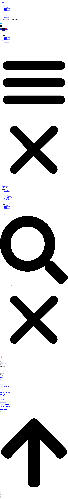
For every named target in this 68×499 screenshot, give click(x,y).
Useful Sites (3, 384)
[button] (34, 115)
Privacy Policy (3, 395)
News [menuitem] (3, 11)
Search (1, 285)
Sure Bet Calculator (7, 44)
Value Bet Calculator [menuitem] (7, 14)
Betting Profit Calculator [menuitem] (8, 15)
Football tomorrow (7, 39)
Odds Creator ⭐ (6, 42)
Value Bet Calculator (7, 196)
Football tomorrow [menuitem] (7, 10)
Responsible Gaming (5, 392)
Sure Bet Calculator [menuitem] (7, 16)
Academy (3, 34)
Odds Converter (6, 45)
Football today (6, 38)
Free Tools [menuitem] (3, 12)
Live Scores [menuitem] (6, 7)
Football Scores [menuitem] (4, 6)
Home (3, 32)
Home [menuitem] (3, 2)
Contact (2, 379)
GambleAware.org (4, 386)
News (3, 40)
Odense (5, 363)
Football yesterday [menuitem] (7, 8)
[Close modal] (0, 492)
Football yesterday (7, 37)
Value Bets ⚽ (4, 187)
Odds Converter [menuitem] (6, 17)
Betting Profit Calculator (8, 43)
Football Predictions (5, 186)
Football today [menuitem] (6, 9)
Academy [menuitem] (3, 4)
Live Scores (6, 36)
